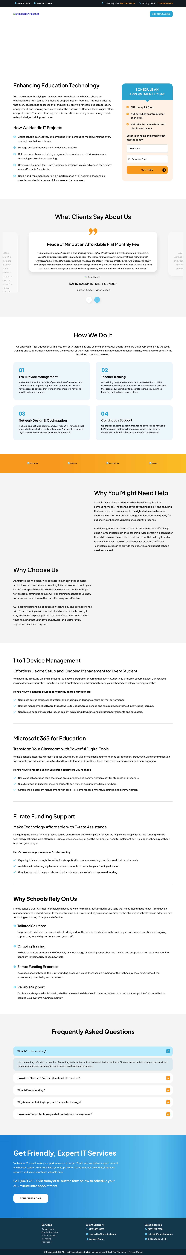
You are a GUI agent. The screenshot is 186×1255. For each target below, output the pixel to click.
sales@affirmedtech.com (160, 1234)
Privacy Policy (135, 1252)
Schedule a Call (161, 14)
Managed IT (47, 1242)
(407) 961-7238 (127, 3)
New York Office (44, 3)
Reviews (82, 14)
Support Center (96, 1239)
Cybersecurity (48, 1229)
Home (70, 14)
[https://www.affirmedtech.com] (26, 14)
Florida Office (23, 3)
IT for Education (100, 14)
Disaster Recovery (50, 1232)
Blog (142, 14)
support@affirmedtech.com (102, 1234)
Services (119, 14)
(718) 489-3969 (165, 3)
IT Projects (46, 1239)
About (132, 14)
